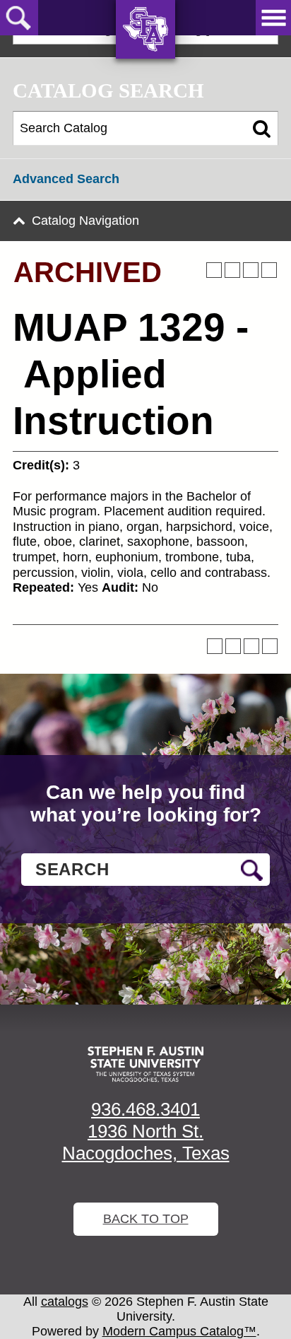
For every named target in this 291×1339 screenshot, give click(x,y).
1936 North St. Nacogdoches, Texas (146, 1142)
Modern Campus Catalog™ (179, 1331)
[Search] (261, 128)
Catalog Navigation (85, 221)
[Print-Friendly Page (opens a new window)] (251, 270)
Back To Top (146, 1219)
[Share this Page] (232, 270)
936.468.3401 (145, 1109)
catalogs (64, 1301)
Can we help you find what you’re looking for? (145, 803)
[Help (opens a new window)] (269, 270)
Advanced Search (66, 179)
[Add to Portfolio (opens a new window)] (214, 270)
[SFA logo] (145, 1064)
